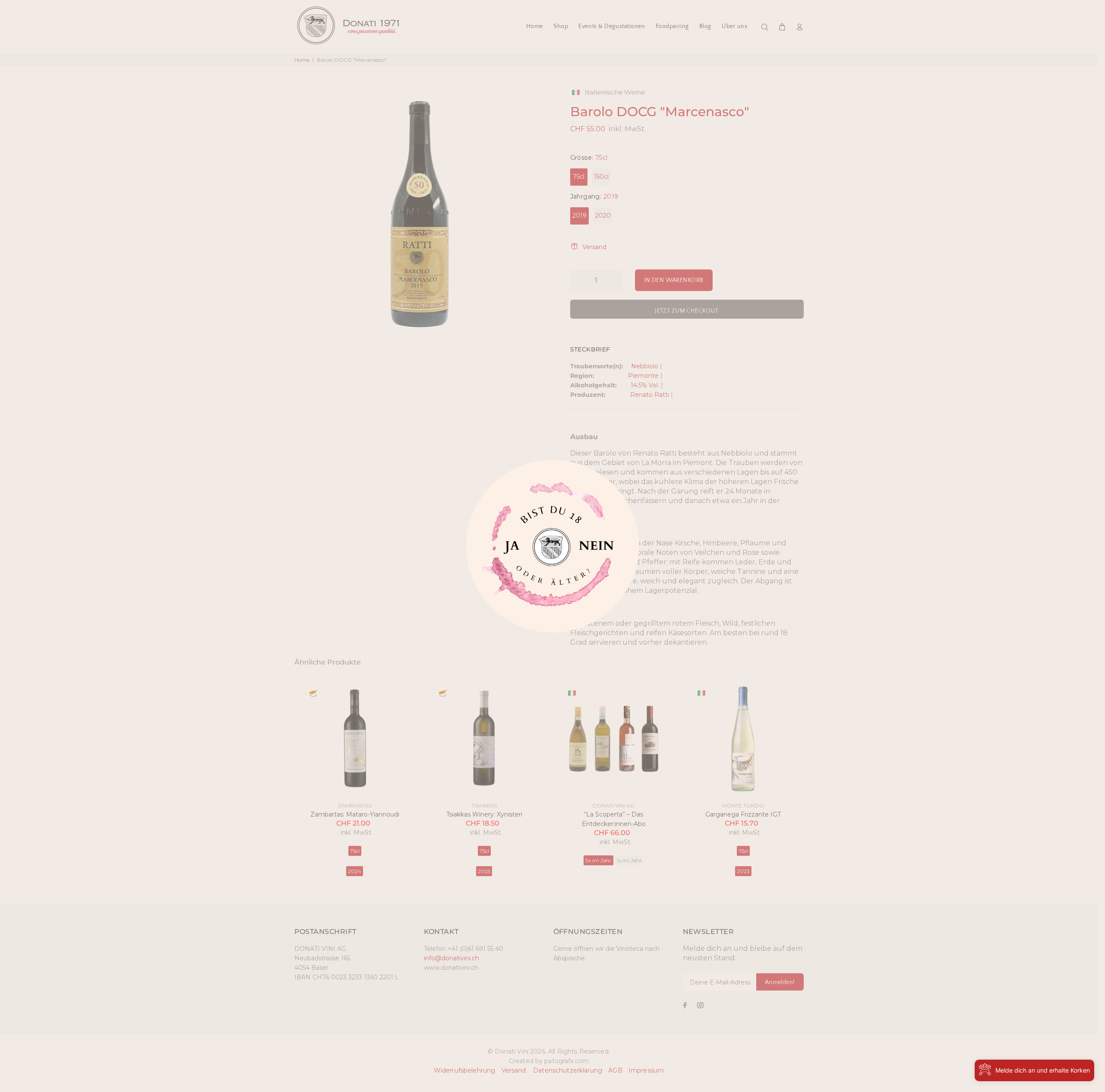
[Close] (509, 550)
